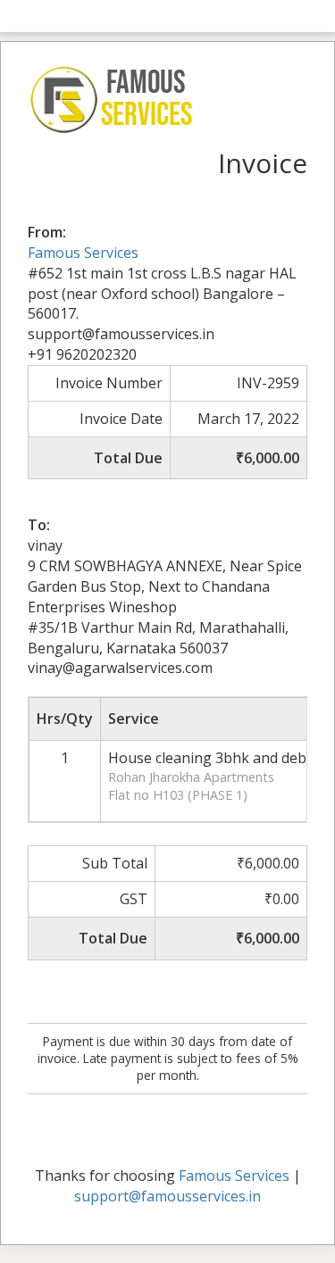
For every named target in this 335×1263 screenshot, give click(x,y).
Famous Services (83, 252)
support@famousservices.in (167, 1196)
